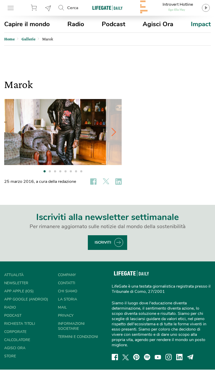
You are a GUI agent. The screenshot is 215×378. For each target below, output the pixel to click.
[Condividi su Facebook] (93, 181)
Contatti (66, 283)
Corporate (15, 331)
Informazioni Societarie (71, 326)
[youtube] (158, 357)
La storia (67, 299)
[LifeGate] (107, 7)
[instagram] (168, 357)
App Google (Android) (26, 299)
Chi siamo (67, 291)
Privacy (65, 315)
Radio (75, 24)
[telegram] (190, 357)
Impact (201, 24)
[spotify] (147, 357)
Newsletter (48, 8)
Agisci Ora (158, 24)
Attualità (14, 274)
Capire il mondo (27, 24)
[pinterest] (136, 357)
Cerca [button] (72, 8)
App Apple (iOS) (19, 291)
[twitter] (125, 357)
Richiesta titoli (19, 323)
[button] (114, 132)
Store (34, 8)
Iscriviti (103, 242)
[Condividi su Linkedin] (118, 181)
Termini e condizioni (78, 336)
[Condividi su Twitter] (106, 181)
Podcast (113, 24)
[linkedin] (179, 357)
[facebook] (115, 357)
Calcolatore (17, 339)
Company (67, 274)
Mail (62, 307)
